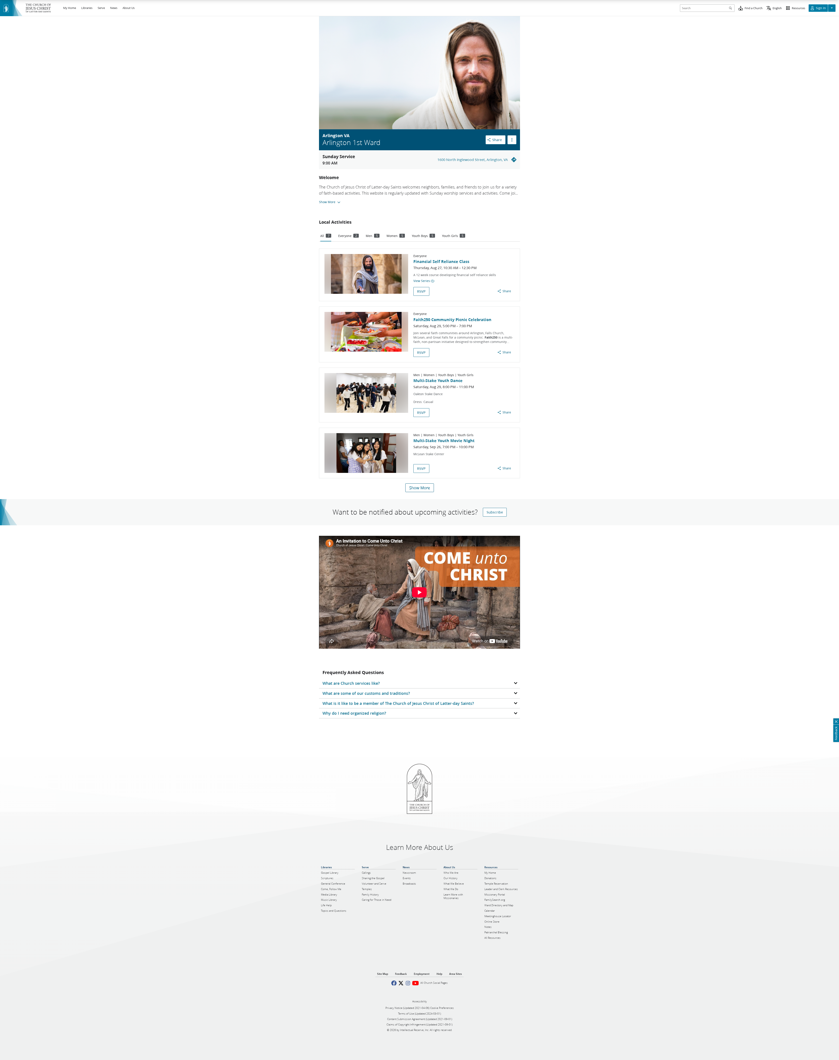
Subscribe (495, 512)
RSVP (421, 291)
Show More (419, 488)
